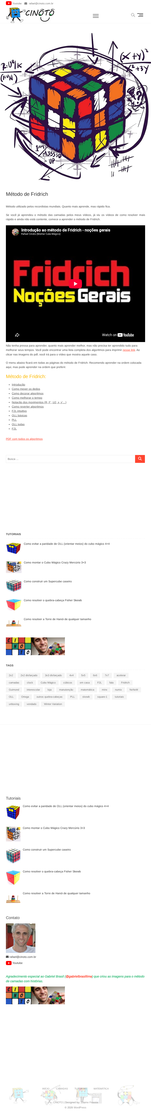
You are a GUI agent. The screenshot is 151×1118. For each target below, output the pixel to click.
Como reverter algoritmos (28, 406)
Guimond (14, 689)
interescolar (33, 689)
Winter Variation (53, 704)
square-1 (102, 696)
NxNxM (134, 689)
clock (30, 682)
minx (104, 689)
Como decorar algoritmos (27, 393)
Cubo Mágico (48, 682)
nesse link (129, 349)
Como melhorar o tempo (27, 397)
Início (45, 1088)
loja (50, 689)
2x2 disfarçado (29, 675)
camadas (14, 682)
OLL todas (18, 424)
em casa (85, 682)
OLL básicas (19, 415)
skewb (86, 696)
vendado (31, 704)
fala (111, 682)
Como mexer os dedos (26, 388)
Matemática (101, 1088)
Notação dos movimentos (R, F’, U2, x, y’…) (39, 402)
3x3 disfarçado (53, 675)
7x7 (107, 675)
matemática (87, 689)
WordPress (80, 1107)
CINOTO (58, 1102)
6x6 (95, 675)
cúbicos (67, 682)
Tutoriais (81, 1088)
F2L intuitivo (19, 410)
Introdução (18, 384)
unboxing (14, 704)
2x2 (11, 675)
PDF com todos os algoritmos (24, 438)
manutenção (66, 689)
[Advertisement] (75, 496)
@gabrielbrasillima (79, 976)
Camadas (62, 1088)
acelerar (121, 675)
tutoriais (119, 696)
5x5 (83, 675)
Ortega (25, 696)
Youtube (17, 3)
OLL (11, 696)
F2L (14, 428)
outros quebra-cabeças (50, 696)
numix (118, 689)
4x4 (71, 675)
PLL (14, 419)
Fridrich (125, 682)
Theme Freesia (89, 1102)
